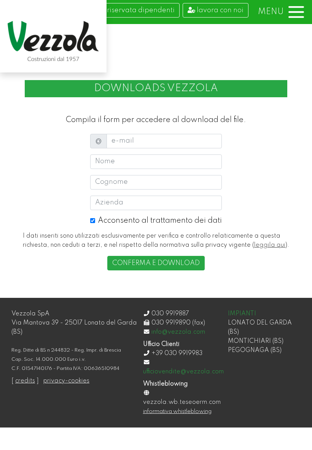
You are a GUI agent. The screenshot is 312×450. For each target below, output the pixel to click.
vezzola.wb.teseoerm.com (182, 402)
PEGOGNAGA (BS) (255, 350)
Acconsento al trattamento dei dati (160, 221)
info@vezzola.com (178, 332)
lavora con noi (219, 10)
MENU (271, 12)
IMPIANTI (242, 314)
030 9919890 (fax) (178, 323)
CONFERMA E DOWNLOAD (156, 263)
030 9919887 (170, 314)
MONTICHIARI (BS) (255, 341)
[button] (281, 12)
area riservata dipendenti (131, 10)
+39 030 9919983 (176, 353)
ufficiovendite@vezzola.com (183, 372)
